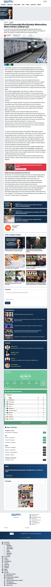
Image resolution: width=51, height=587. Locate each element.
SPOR (23, 4)
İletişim (27, 527)
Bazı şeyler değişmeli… (16, 366)
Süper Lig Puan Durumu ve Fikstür (14, 580)
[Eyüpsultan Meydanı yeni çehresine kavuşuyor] (15, 276)
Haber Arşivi (33, 524)
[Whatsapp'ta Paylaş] (10, 65)
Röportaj (6, 564)
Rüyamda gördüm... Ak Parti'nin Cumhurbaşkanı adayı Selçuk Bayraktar (27, 348)
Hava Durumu (34, 515)
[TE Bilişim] (8, 227)
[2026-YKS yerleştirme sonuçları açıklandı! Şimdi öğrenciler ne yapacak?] (15, 260)
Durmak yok (13, 354)
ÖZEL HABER (17, 4)
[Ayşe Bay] (7, 359)
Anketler (6, 567)
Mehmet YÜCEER (15, 352)
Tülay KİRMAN (14, 364)
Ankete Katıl (9, 475)
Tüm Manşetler (34, 521)
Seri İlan (6, 562)
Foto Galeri (7, 556)
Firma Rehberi (7, 561)
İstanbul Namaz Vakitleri (36, 517)
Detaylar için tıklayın (25, 422)
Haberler (6, 22)
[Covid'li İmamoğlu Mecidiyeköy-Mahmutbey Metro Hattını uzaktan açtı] (25, 50)
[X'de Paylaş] (7, 65)
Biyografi (6, 566)
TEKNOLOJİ (10, 4)
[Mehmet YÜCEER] (7, 353)
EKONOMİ (33, 4)
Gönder (8, 302)
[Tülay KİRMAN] (7, 365)
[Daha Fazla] (12, 65)
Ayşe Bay (13, 358)
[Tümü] (45, 343)
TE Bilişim (14, 227)
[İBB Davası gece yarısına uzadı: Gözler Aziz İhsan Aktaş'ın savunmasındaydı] (15, 242)
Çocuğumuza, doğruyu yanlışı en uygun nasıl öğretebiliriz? (24, 360)
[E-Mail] (13, 230)
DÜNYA (27, 4)
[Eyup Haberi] (8, 1)
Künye (6, 527)
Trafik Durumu (34, 518)
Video (5, 558)
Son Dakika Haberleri (35, 522)
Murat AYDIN (14, 346)
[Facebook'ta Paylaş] (5, 65)
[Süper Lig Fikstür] (45, 427)
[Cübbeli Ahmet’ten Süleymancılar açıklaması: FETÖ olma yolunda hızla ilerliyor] (36, 242)
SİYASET (39, 4)
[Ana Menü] (46, 1)
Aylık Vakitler (8, 387)
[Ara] (44, 1)
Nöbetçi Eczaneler (35, 514)
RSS (12, 533)
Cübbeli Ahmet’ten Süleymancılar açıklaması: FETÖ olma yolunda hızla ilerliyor (34, 250)
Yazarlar (6, 559)
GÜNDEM (3, 4)
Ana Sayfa (6, 542)
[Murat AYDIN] (7, 347)
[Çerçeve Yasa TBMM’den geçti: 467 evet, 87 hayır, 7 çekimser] (36, 260)
